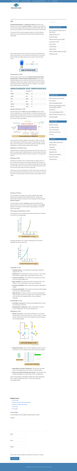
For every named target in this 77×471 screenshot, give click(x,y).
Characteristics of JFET (54, 41)
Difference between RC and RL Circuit (57, 114)
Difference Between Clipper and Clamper (57, 51)
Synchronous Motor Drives (54, 132)
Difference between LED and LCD (20, 404)
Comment (12, 417)
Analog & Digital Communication (56, 142)
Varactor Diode (52, 44)
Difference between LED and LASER (57, 39)
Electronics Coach (16, 6)
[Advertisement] (43, 11)
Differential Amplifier (53, 117)
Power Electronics (53, 159)
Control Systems (52, 149)
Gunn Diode (15, 408)
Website (12, 446)
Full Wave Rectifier (53, 37)
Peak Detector (52, 109)
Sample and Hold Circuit (54, 34)
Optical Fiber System (53, 156)
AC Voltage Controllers (54, 127)
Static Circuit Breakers (54, 129)
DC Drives (51, 134)
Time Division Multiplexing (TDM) (56, 112)
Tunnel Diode (15, 400)
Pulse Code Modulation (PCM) (55, 103)
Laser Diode (15, 406)
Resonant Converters (53, 124)
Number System (52, 49)
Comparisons (52, 147)
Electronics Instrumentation (55, 154)
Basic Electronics (53, 144)
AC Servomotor (52, 100)
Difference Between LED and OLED (56, 98)
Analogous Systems (53, 53)
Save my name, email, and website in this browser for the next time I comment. (27, 454)
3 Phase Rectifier (52, 46)
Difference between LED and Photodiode (22, 402)
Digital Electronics (53, 152)
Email (11, 440)
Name (11, 434)
